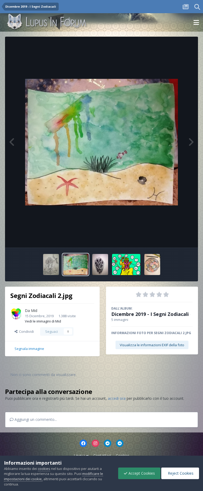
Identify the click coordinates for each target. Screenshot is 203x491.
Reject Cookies (180, 473)
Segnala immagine (29, 348)
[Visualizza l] (51, 264)
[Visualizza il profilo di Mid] (16, 313)
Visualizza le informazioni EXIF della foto (152, 345)
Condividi (25, 331)
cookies (44, 468)
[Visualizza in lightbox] (101, 142)
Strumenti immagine (170, 238)
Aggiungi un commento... (35, 419)
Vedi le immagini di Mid (43, 321)
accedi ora (117, 398)
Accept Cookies (141, 473)
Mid (34, 310)
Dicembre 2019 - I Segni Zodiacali (150, 314)
